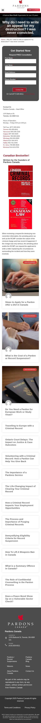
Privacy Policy (29, 94)
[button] (3, 10)
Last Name (9, 65)
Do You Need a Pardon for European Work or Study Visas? (19, 412)
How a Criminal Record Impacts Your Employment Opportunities (19, 505)
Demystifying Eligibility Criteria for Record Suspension (17, 538)
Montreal (6, 147)
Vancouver (6, 131)
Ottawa (5, 140)
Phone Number (11, 79)
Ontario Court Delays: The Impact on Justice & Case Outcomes (19, 442)
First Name (9, 58)
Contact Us (30, 671)
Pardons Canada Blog (29, 659)
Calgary (5, 134)
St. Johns (6, 145)
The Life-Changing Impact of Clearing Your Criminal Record (20, 489)
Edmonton (6, 136)
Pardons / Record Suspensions (12, 659)
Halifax (5, 143)
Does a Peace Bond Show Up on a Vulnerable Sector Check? (19, 599)
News (28, 666)
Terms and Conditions (12, 708)
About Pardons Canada (12, 672)
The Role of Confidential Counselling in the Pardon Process (19, 582)
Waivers (10, 666)
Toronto (5, 129)
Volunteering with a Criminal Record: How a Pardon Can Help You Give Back (20, 458)
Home (3, 39)
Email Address (10, 72)
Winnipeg (6, 138)
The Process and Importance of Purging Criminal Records (17, 522)
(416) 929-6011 (14, 646)
